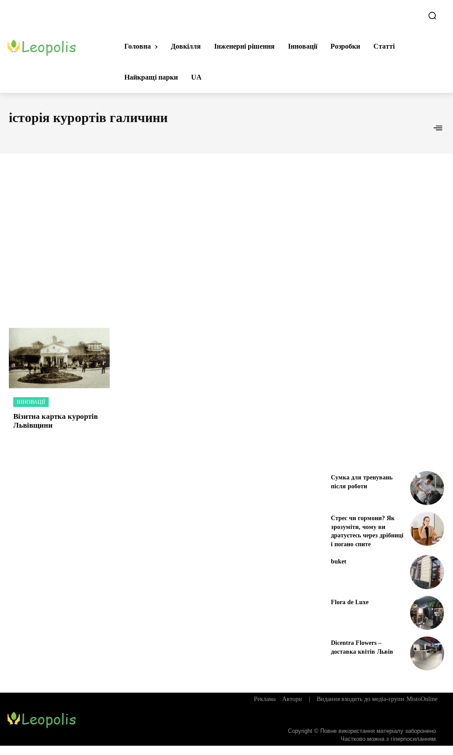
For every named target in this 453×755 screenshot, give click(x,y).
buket (338, 561)
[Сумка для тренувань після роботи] (427, 488)
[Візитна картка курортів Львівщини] (59, 358)
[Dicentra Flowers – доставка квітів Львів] (427, 653)
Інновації (31, 402)
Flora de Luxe (350, 602)
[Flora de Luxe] (427, 613)
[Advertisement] (226, 231)
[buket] (427, 572)
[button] (432, 15)
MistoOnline (422, 699)
